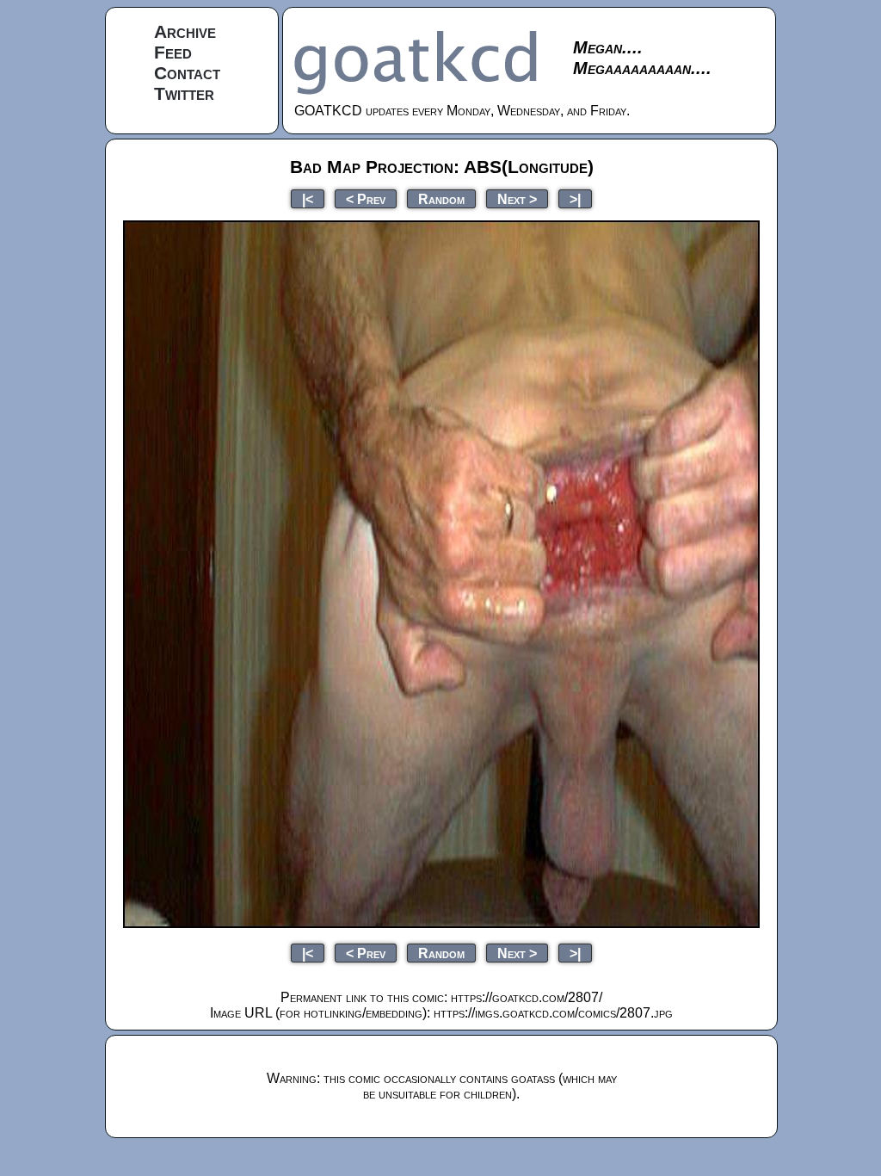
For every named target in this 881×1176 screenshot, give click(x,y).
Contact (187, 73)
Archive (185, 31)
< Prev (365, 198)
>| (575, 198)
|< (307, 198)
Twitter (184, 93)
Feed (173, 52)
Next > (517, 198)
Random (441, 198)
